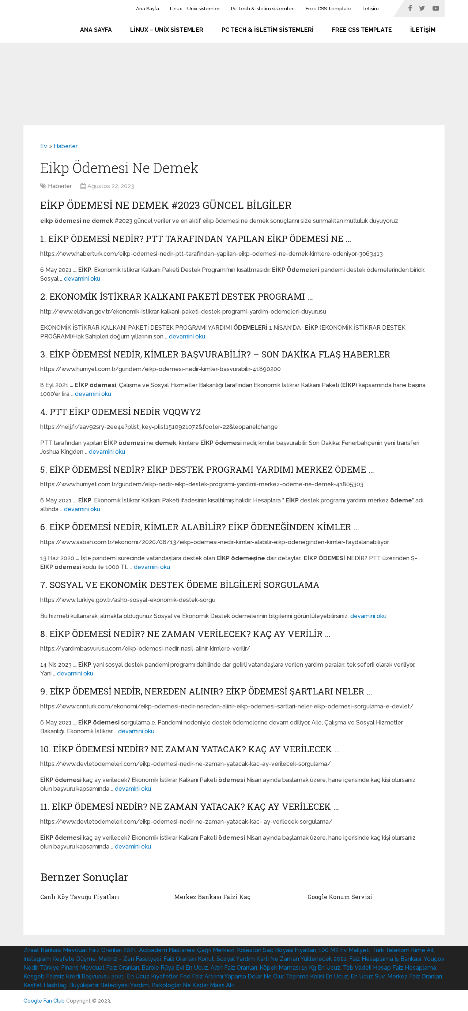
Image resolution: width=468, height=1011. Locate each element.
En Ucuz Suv (368, 976)
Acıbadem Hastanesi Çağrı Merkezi (186, 950)
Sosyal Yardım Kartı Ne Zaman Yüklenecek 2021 (281, 958)
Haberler (66, 146)
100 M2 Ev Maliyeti (344, 950)
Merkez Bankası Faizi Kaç (212, 896)
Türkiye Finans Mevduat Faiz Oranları (89, 967)
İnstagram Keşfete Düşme (59, 958)
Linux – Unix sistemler (195, 8)
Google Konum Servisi (339, 896)
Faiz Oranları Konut (188, 958)
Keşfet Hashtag (45, 985)
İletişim (370, 8)
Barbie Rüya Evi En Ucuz (174, 967)
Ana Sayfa (147, 8)
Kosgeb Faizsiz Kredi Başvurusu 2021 (73, 976)
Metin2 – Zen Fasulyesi (129, 958)
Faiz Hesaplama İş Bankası (385, 958)
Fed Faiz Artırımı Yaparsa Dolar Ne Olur (231, 976)
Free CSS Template (328, 8)
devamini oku (82, 278)
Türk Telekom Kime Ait (403, 950)
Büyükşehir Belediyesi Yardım (109, 985)
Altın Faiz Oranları (234, 967)
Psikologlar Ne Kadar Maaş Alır (192, 985)
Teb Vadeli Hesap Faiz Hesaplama (389, 967)
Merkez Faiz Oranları (414, 976)
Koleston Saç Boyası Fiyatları (276, 950)
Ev (43, 146)
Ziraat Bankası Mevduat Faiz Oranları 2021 (79, 950)
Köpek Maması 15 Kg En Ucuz (300, 967)
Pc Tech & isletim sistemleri (263, 8)
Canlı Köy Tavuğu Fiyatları (79, 896)
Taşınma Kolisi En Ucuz (317, 976)
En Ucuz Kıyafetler (152, 976)
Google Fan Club (44, 1001)
